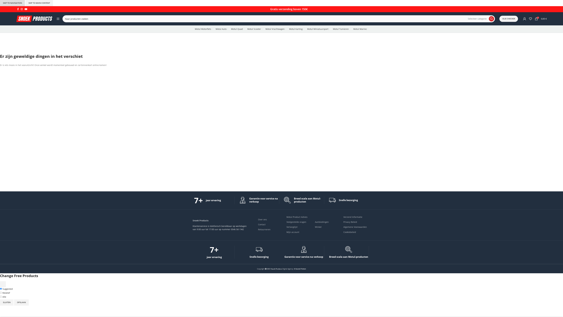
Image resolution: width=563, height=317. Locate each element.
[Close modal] (3, 284)
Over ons (262, 219)
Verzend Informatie (352, 217)
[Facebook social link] (18, 9)
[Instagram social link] (22, 9)
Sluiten (7, 302)
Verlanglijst (291, 227)
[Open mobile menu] (58, 19)
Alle (4, 296)
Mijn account (292, 232)
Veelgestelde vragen (296, 222)
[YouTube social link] (26, 9)
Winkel (318, 227)
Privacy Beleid (350, 222)
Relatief (6, 292)
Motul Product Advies (296, 217)
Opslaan (21, 302)
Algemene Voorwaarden (355, 227)
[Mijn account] (525, 19)
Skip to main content (39, 3)
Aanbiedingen (322, 222)
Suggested (7, 289)
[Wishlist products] (530, 19)
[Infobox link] (214, 200)
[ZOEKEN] (491, 18)
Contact (262, 224)
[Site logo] (34, 18)
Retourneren (264, 229)
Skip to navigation (12, 3)
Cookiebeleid (349, 232)
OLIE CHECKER (508, 18)
